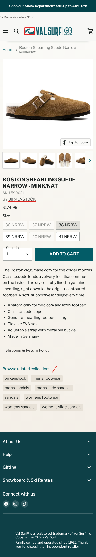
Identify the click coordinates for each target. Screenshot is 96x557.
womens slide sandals (61, 407)
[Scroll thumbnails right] (89, 160)
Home (8, 50)
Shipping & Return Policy (27, 350)
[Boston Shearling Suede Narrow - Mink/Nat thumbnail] (11, 160)
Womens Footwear (42, 397)
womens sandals (20, 407)
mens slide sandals (54, 388)
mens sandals (17, 388)
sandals (11, 397)
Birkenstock (22, 199)
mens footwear (47, 378)
